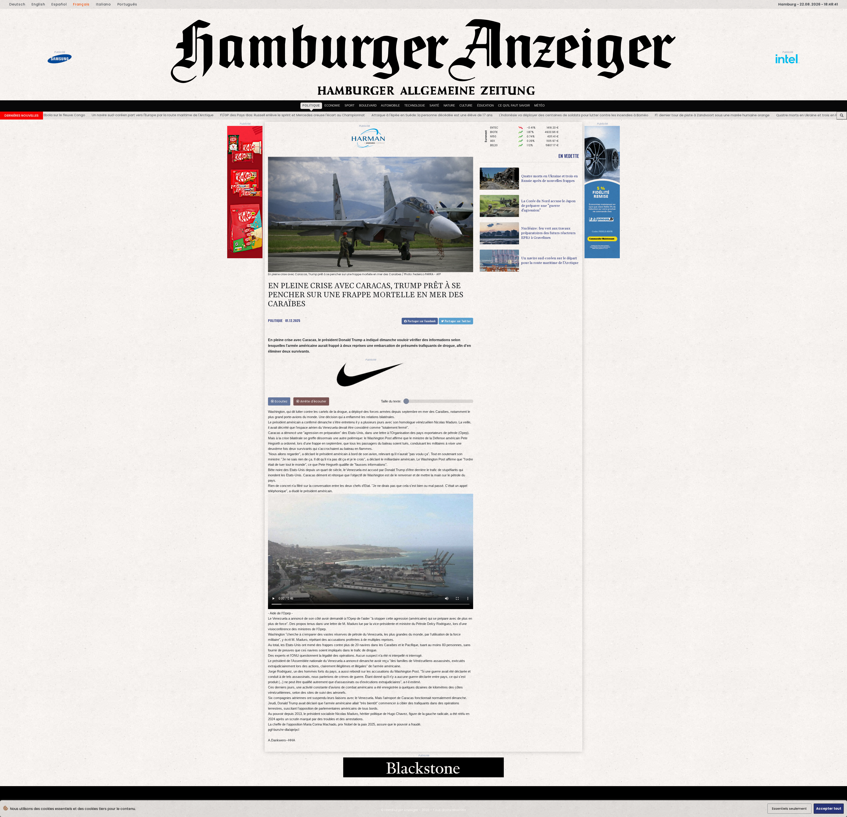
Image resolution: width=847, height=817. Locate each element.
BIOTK (494, 143)
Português (127, 4)
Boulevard (368, 105)
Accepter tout (828, 808)
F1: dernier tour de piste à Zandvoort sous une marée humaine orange (583, 115)
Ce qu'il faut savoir (514, 105)
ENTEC (494, 139)
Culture (465, 105)
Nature (449, 105)
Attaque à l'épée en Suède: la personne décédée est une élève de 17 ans (302, 115)
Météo (539, 105)
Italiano (103, 4)
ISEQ (493, 125)
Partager (421, 321)
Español (59, 4)
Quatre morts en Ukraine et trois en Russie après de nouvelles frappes (704, 115)
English (38, 4)
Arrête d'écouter (312, 401)
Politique (311, 105)
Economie (332, 105)
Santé (434, 105)
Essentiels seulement (789, 808)
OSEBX (494, 130)
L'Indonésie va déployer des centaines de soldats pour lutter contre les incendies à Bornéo (444, 115)
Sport (349, 105)
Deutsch (17, 4)
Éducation (485, 105)
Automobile (390, 105)
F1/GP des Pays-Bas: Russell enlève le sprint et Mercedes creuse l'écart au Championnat (163, 115)
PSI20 (493, 134)
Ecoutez (280, 401)
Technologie (414, 105)
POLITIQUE (275, 320)
